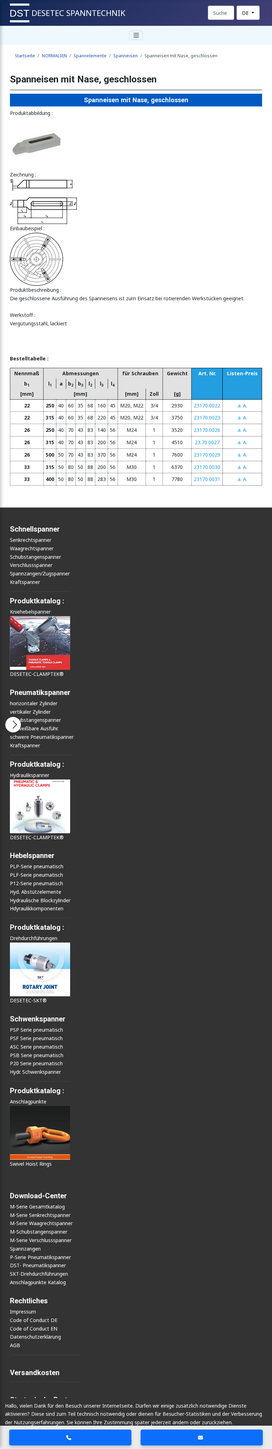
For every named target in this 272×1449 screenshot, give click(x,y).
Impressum (23, 1311)
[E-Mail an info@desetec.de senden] (202, 1437)
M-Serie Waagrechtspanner (41, 1223)
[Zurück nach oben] (261, 1417)
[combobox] (221, 13)
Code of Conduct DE (33, 1320)
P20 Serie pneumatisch (36, 1063)
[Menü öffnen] (13, 724)
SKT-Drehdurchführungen (39, 1273)
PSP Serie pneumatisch (36, 1029)
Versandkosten (35, 1372)
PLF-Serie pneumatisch (36, 874)
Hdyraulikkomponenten (36, 908)
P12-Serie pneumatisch (36, 883)
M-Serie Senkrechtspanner (40, 1215)
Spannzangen (25, 1248)
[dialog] (136, 1423)
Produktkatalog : (37, 1090)
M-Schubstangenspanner (38, 1231)
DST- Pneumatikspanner (38, 1265)
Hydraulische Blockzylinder (40, 900)
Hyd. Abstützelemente (35, 891)
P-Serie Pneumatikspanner (40, 1257)
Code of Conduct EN (33, 1328)
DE (246, 13)
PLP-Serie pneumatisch (36, 866)
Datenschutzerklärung (35, 1336)
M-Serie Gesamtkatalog (37, 1206)
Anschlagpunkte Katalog (38, 1282)
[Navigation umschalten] (136, 35)
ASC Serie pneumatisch (36, 1046)
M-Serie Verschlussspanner (41, 1240)
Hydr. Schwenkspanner (35, 1071)
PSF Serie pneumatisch (36, 1038)
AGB (15, 1345)
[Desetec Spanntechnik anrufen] (70, 1437)
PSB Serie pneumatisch (36, 1055)
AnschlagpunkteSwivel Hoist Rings (31, 1132)
